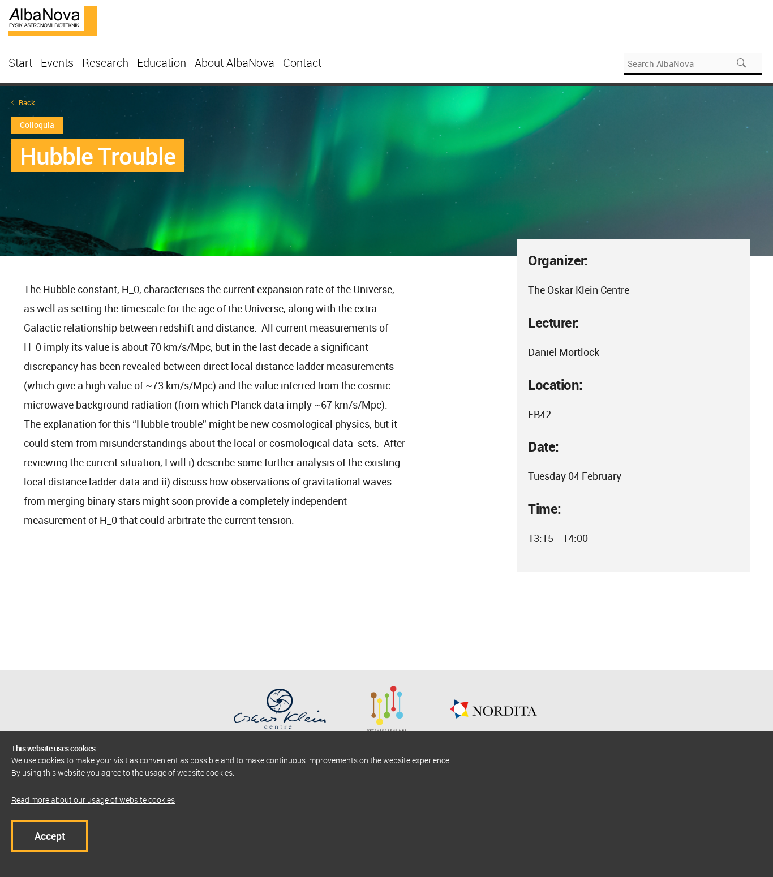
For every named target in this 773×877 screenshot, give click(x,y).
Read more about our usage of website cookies (93, 799)
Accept (50, 835)
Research (105, 62)
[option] (386, 171)
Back (27, 103)
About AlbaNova (234, 62)
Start (20, 62)
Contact (302, 62)
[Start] (52, 19)
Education (161, 62)
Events (57, 62)
